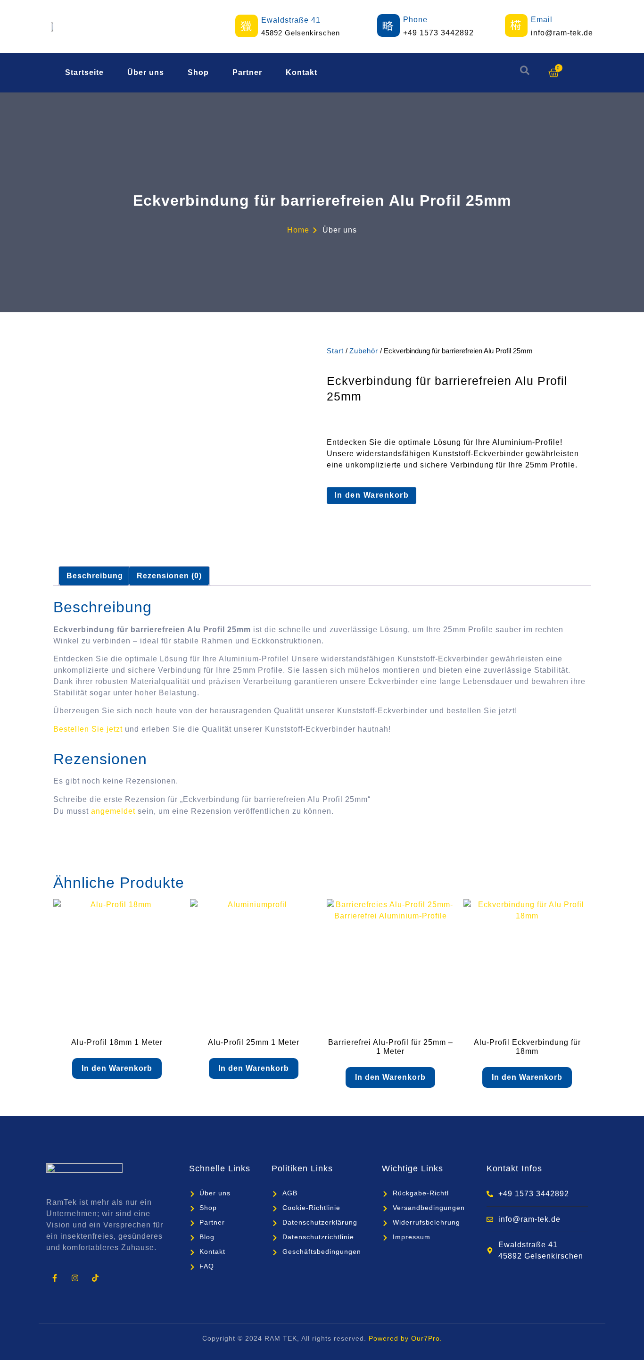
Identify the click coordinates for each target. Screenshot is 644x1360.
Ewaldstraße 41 (291, 20)
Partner (247, 72)
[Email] (516, 25)
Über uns (145, 72)
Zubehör (363, 351)
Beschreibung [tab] (94, 576)
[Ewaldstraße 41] (246, 26)
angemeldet (113, 811)
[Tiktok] (95, 1277)
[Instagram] (74, 1277)
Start (335, 351)
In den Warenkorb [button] (117, 1068)
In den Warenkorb (371, 495)
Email (542, 20)
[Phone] (388, 25)
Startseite (84, 72)
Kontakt (301, 72)
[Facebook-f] (54, 1277)
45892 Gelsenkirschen (300, 33)
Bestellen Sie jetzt (88, 729)
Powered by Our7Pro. (405, 1338)
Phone (415, 20)
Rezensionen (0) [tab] (169, 576)
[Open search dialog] (524, 72)
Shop (198, 72)
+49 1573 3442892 (438, 33)
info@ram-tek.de (562, 33)
